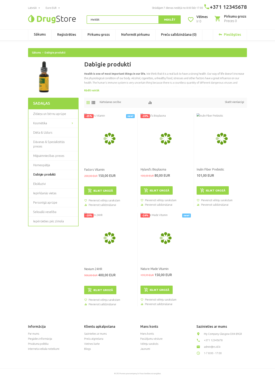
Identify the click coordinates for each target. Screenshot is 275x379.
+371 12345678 (228, 7)
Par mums (33, 333)
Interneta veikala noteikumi (43, 348)
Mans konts (147, 333)
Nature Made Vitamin (154, 268)
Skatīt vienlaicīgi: (234, 102)
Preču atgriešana (93, 338)
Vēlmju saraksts (149, 343)
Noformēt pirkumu (135, 34)
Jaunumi (145, 348)
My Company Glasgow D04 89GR (223, 333)
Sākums (40, 34)
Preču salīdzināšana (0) (179, 34)
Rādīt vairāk (91, 90)
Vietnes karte (92, 343)
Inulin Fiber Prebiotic (210, 169)
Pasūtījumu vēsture (151, 338)
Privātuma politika (38, 343)
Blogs (87, 348)
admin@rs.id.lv (212, 346)
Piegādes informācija (40, 338)
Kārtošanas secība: (110, 102)
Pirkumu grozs (99, 34)
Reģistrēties (66, 34)
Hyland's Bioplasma (153, 169)
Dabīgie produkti (55, 52)
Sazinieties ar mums (95, 333)
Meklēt (169, 19)
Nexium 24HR (93, 269)
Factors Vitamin (94, 169)
